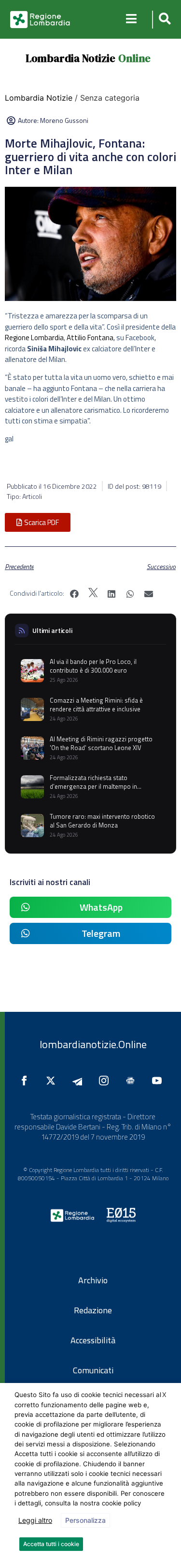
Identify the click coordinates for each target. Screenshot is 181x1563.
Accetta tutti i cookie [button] (51, 1544)
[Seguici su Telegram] (79, 1080)
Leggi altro (35, 1520)
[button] (163, 20)
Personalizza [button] (85, 1520)
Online (134, 58)
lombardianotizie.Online (93, 1044)
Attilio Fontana (90, 337)
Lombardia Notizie (70, 58)
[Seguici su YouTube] (159, 1080)
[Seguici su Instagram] (106, 1080)
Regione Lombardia (34, 337)
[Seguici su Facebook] (26, 1080)
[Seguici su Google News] (132, 1080)
